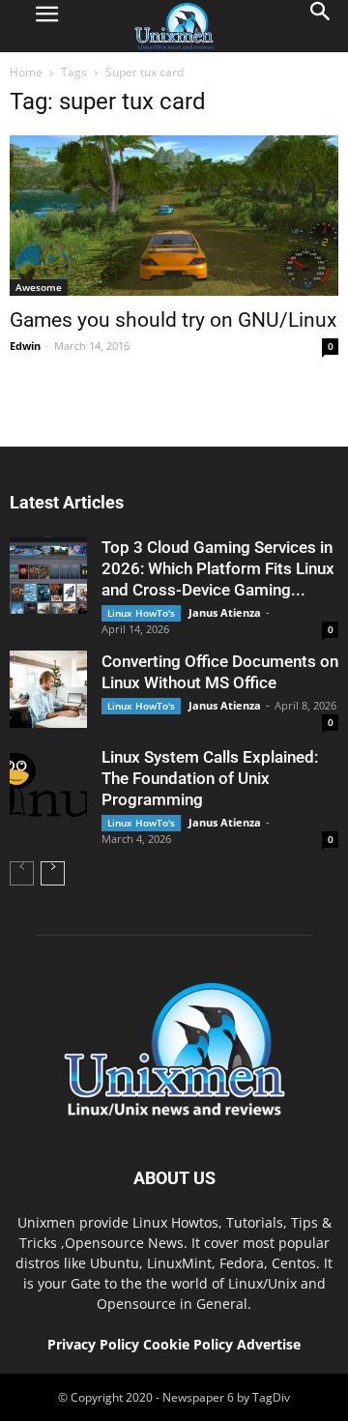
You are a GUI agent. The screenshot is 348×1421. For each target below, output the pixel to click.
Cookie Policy (190, 1344)
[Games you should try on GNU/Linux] (174, 215)
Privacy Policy (93, 1344)
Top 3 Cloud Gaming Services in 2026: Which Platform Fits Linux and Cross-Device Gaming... (218, 568)
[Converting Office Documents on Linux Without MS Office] (48, 689)
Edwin (25, 345)
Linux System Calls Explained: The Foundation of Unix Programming (210, 778)
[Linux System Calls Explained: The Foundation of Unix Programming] (48, 785)
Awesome (38, 287)
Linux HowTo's (141, 613)
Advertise (269, 1344)
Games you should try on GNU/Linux (173, 320)
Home (26, 72)
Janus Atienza (224, 612)
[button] (321, 26)
